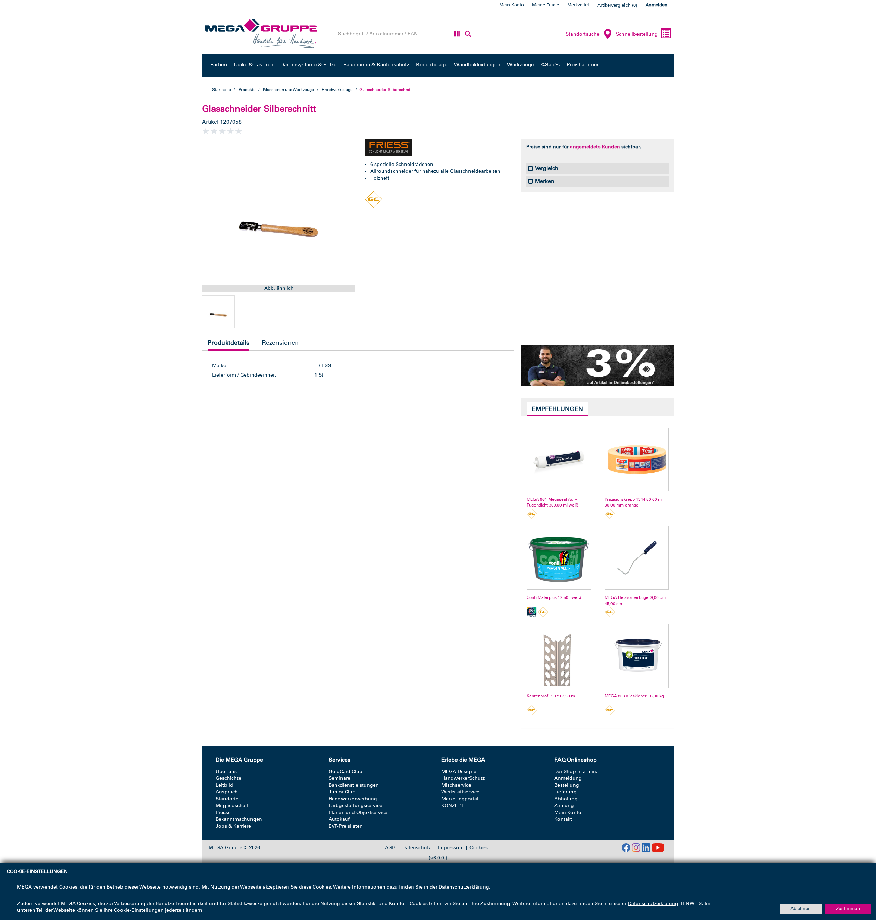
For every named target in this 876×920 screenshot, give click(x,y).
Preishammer (583, 65)
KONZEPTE (454, 806)
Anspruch (227, 792)
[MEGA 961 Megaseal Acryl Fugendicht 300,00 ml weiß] (558, 459)
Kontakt (563, 819)
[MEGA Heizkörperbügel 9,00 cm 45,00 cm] (636, 557)
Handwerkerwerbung (352, 799)
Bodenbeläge (431, 65)
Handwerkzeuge (337, 89)
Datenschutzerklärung (464, 887)
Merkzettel (578, 5)
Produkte (247, 89)
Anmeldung (568, 778)
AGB (390, 848)
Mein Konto (511, 5)
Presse (223, 812)
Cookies (478, 848)
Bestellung (566, 785)
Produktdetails (228, 345)
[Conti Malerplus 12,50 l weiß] (558, 557)
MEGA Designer (459, 771)
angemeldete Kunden (595, 147)
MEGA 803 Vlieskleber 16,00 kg (634, 696)
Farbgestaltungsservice (355, 806)
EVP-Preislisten (345, 826)
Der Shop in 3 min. (575, 771)
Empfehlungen (557, 409)
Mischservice (456, 785)
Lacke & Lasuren (253, 65)
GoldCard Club (345, 771)
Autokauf (339, 819)
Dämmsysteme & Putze (308, 65)
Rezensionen (280, 342)
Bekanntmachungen (239, 819)
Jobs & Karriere (233, 826)
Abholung (566, 799)
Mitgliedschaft (232, 806)
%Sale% (550, 65)
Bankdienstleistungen (353, 785)
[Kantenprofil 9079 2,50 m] (558, 655)
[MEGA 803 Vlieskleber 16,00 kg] (636, 655)
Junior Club (342, 792)
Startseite (221, 89)
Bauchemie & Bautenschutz (376, 65)
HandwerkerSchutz (463, 778)
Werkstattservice (460, 792)
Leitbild (224, 785)
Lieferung (565, 792)
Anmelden (656, 5)
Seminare (339, 778)
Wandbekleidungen (477, 65)
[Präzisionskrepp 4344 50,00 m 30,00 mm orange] (636, 459)
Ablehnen (800, 908)
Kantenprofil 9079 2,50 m (551, 696)
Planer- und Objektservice (357, 812)
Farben (218, 65)
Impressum (451, 848)
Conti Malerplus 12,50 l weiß (554, 597)
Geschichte (228, 778)
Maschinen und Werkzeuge (288, 89)
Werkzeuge (520, 65)
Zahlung (564, 806)
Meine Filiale (545, 5)
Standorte (227, 799)
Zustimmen (848, 908)
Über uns (226, 771)
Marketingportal (459, 799)
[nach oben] (858, 885)
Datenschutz (416, 848)
